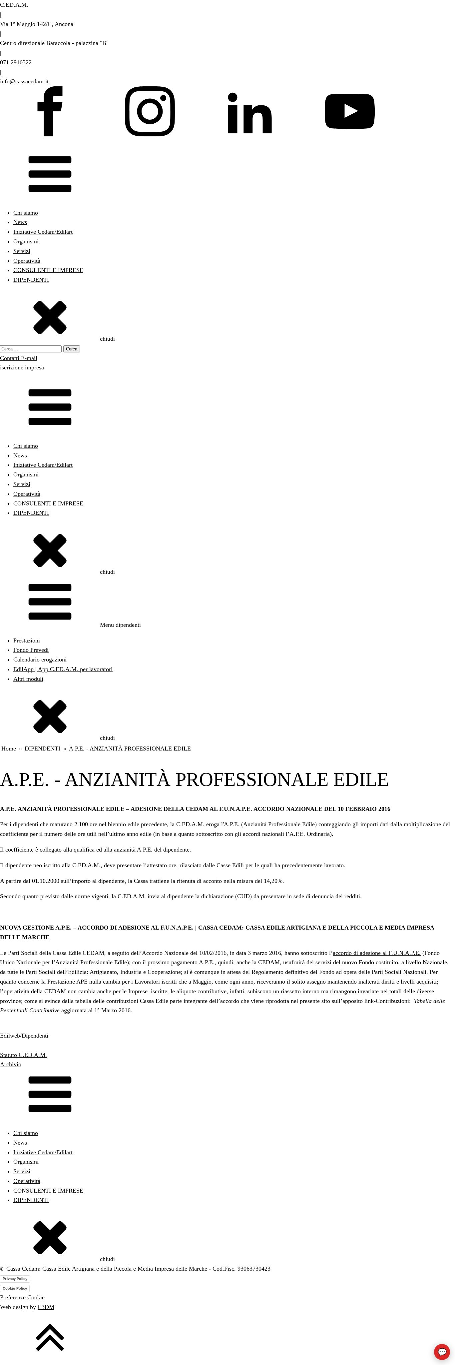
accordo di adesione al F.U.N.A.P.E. (377, 953)
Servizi (21, 251)
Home (8, 748)
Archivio (10, 1064)
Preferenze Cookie (22, 1297)
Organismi (26, 241)
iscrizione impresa (22, 367)
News (20, 222)
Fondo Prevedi (31, 649)
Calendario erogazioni (40, 659)
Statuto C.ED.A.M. (23, 1055)
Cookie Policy (15, 1288)
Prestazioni (26, 640)
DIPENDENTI (31, 279)
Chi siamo (25, 212)
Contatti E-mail (18, 358)
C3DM (46, 1307)
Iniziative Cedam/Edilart (43, 231)
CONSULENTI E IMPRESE (48, 270)
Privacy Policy (15, 1278)
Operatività (26, 260)
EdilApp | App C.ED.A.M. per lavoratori (63, 669)
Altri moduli (28, 678)
